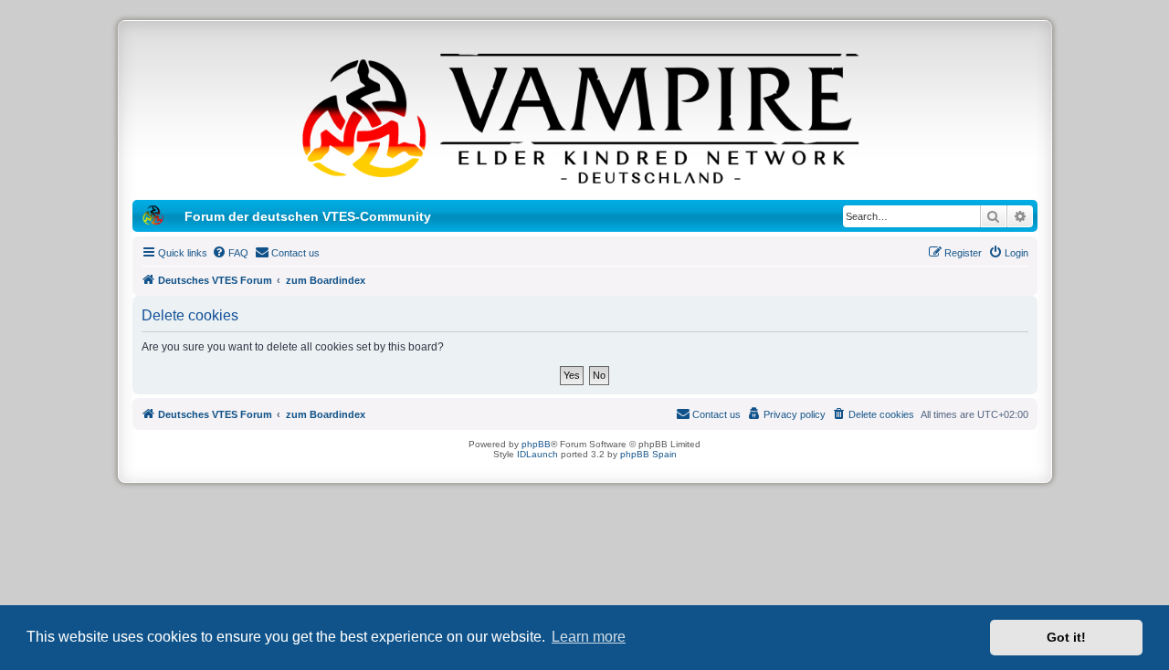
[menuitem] (230, 253)
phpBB (536, 444)
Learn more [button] (589, 636)
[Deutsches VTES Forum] (584, 115)
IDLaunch (537, 454)
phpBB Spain (648, 454)
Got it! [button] (1066, 637)
